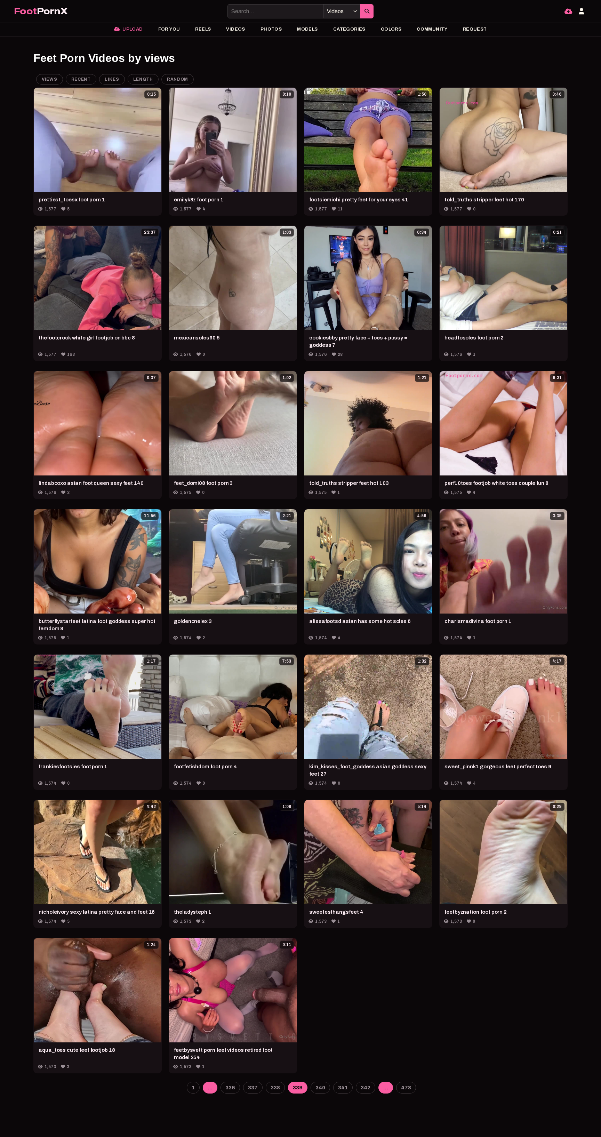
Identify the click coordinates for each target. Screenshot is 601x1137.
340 (320, 1087)
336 (230, 1087)
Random (177, 79)
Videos (235, 29)
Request (475, 29)
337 (253, 1087)
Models (307, 29)
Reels (203, 29)
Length (143, 79)
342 (365, 1087)
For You (169, 29)
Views (49, 79)
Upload (132, 29)
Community (432, 29)
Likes (112, 79)
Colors (391, 29)
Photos (271, 29)
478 (406, 1087)
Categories (349, 29)
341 (343, 1087)
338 (275, 1087)
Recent (81, 79)
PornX (40, 11)
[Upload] (568, 11)
